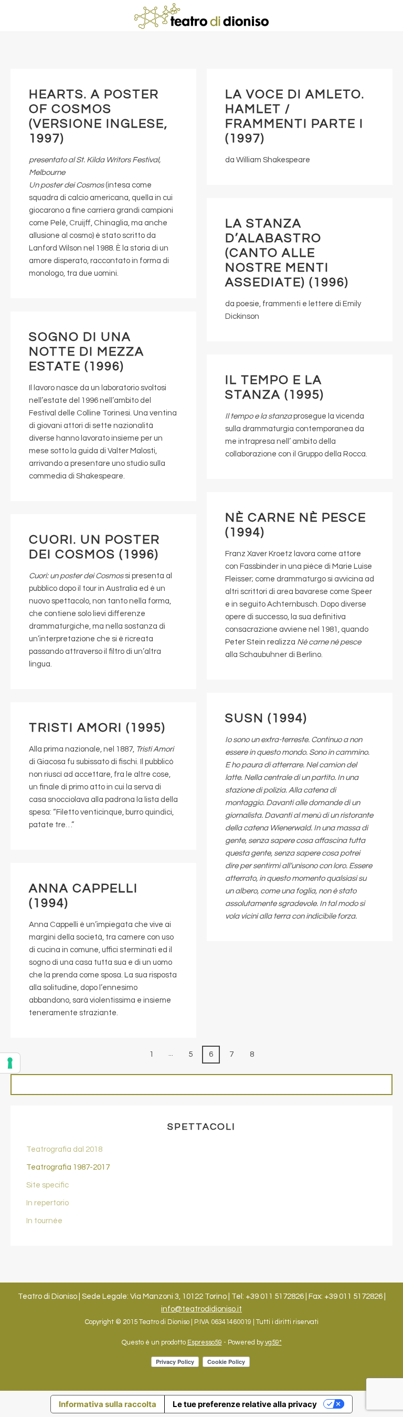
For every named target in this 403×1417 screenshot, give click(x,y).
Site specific (47, 1185)
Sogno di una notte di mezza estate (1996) (86, 351)
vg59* (273, 1342)
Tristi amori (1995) (97, 727)
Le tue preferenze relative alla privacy (245, 1404)
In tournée (44, 1221)
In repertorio (47, 1203)
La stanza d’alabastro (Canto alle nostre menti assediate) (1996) (287, 253)
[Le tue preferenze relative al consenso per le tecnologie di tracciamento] (10, 1063)
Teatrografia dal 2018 (64, 1149)
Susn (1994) (266, 718)
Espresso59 (204, 1342)
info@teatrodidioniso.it (201, 1309)
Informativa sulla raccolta (107, 1404)
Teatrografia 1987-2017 (68, 1167)
